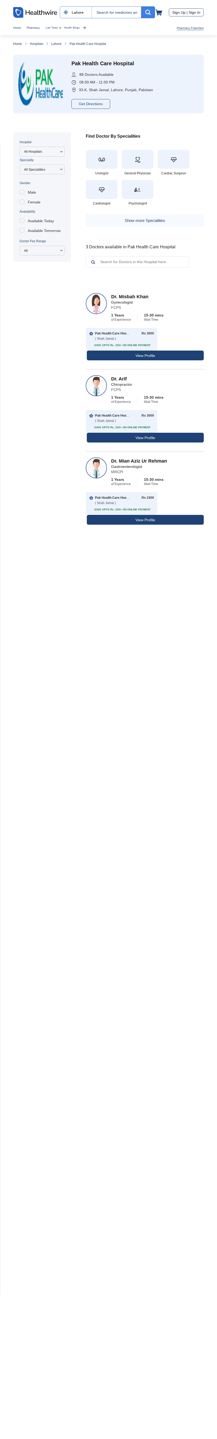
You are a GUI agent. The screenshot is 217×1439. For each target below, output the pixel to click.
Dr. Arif (119, 378)
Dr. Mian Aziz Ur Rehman (139, 461)
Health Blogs (72, 27)
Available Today (41, 221)
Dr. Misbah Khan (129, 296)
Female (34, 202)
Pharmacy (33, 27)
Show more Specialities (145, 220)
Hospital (25, 142)
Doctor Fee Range (33, 241)
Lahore (56, 44)
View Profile (145, 355)
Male (32, 192)
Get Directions (91, 104)
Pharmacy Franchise (190, 28)
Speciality (27, 160)
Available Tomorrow (44, 231)
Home (17, 27)
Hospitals (36, 44)
